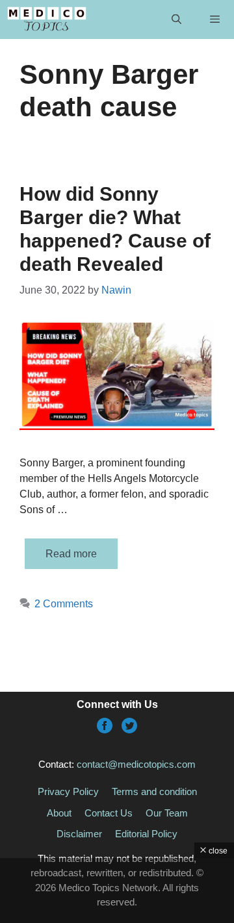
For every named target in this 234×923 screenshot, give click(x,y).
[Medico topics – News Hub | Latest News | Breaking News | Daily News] (46, 19)
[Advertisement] (117, 890)
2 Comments (63, 603)
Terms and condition (154, 791)
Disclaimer (79, 833)
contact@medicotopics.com (136, 764)
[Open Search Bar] (176, 19)
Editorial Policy (146, 833)
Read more (71, 553)
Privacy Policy (68, 791)
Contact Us (108, 812)
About (59, 812)
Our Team (167, 812)
